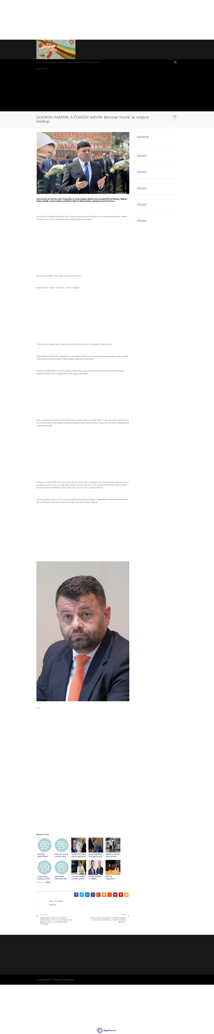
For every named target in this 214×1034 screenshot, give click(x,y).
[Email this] (126, 895)
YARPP (48, 882)
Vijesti (65, 891)
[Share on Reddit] (109, 895)
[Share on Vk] (115, 895)
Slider (60, 891)
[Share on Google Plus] (98, 895)
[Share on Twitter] (82, 895)
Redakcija (39, 891)
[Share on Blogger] (104, 895)
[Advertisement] (107, 19)
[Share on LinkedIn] (87, 895)
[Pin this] (121, 895)
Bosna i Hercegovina (50, 62)
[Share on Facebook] (76, 895)
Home (38, 62)
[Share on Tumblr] (93, 895)
